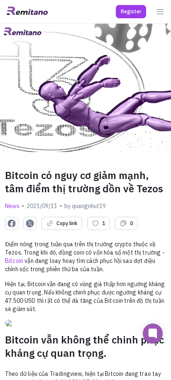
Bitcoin (14, 261)
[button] (131, 11)
